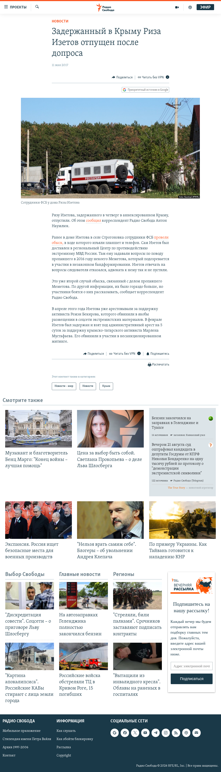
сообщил (94, 221)
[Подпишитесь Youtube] (145, 733)
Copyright (64, 756)
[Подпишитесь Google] (114, 733)
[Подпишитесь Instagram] (166, 733)
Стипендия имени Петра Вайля (27, 739)
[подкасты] (190, 7)
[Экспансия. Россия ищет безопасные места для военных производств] (38, 520)
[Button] (122, 77)
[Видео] (177, 7)
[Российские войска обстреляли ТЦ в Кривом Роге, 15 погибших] (83, 656)
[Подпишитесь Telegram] (156, 733)
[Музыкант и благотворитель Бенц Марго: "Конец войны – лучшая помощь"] (38, 429)
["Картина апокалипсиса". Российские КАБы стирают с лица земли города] (29, 656)
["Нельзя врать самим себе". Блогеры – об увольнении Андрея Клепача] (110, 520)
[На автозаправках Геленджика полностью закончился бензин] (83, 595)
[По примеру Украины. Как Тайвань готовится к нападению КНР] (182, 520)
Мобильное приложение (22, 731)
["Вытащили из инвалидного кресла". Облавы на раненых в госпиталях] (137, 656)
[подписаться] (196, 733)
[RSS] (176, 733)
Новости (60, 22)
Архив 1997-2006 (15, 747)
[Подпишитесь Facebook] (125, 733)
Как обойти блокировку (75, 739)
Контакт (9, 756)
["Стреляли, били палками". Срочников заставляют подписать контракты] (137, 595)
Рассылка (64, 747)
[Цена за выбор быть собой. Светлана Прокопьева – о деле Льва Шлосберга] (110, 429)
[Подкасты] (186, 733)
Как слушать (66, 731)
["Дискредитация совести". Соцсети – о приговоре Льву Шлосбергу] (29, 595)
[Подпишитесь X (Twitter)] (135, 733)
